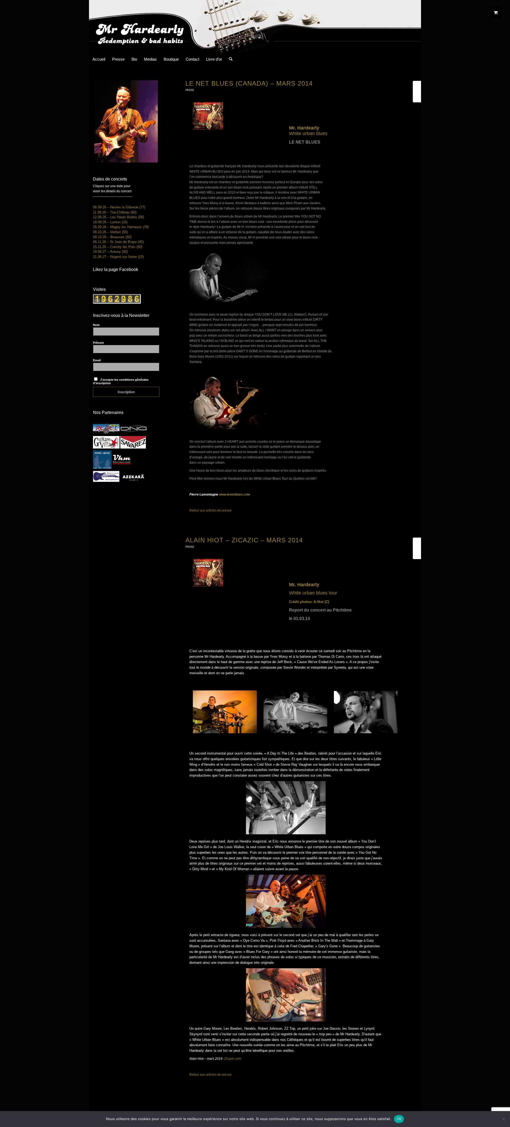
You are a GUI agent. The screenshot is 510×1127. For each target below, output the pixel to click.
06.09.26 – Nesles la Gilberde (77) (119, 207)
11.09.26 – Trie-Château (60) (115, 212)
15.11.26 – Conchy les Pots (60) (117, 247)
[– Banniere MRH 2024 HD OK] (255, 26)
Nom (96, 324)
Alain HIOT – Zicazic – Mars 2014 (244, 540)
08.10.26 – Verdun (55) (110, 232)
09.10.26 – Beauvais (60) (112, 237)
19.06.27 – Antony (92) (110, 252)
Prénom (98, 342)
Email (97, 360)
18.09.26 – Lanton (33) (110, 222)
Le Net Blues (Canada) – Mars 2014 (249, 83)
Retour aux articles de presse (210, 510)
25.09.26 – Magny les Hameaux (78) (121, 227)
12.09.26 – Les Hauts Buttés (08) (118, 217)
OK (399, 1119)
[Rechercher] (229, 59)
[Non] (503, 1119)
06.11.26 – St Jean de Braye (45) (118, 242)
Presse (189, 90)
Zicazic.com (232, 1059)
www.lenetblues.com (234, 494)
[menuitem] (99, 59)
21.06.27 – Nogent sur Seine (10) (118, 257)
